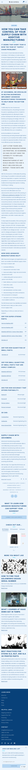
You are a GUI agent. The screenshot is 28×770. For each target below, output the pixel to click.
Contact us (4, 476)
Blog (2, 702)
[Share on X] (23, 479)
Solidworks (4, 421)
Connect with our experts (14, 517)
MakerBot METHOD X (6, 371)
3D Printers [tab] (5, 529)
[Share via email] (26, 479)
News (2, 700)
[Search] (26, 2)
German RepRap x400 (7, 327)
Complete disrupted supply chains (13, 483)
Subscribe (14, 766)
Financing (3, 717)
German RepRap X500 (13, 487)
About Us (3, 695)
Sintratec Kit (4, 380)
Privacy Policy (5, 722)
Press (2, 705)
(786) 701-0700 (5, 732)
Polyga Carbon (5, 403)
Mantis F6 (3, 394)
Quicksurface (4, 417)
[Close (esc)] (26, 747)
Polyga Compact (6, 407)
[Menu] (2, 2)
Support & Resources (7, 720)
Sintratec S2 (4, 340)
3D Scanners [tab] (14, 529)
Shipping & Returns (6, 712)
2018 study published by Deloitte (10, 195)
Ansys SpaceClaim (6, 425)
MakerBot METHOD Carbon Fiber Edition (11, 336)
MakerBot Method (8, 490)
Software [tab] (22, 529)
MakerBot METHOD (6, 376)
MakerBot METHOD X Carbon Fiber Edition (12, 331)
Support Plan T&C (6, 715)
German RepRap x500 (7, 323)
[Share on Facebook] (21, 479)
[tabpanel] (14, 542)
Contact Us (4, 698)
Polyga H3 (4, 399)
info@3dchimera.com (7, 730)
